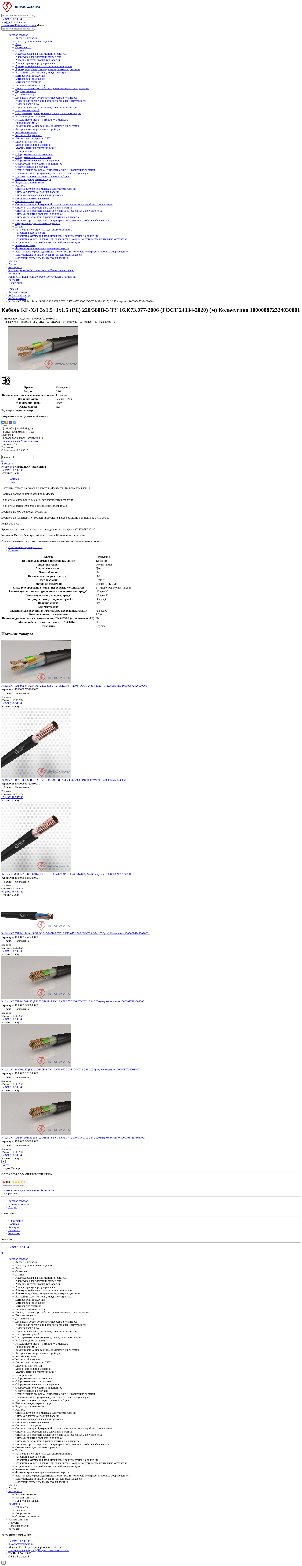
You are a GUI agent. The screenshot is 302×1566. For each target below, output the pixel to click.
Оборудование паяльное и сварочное (37, 160)
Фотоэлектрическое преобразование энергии (42, 248)
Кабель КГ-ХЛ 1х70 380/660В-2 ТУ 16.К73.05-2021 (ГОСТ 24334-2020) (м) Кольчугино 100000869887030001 (66, 874)
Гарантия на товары (62, 270)
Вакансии (28, 276)
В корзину (7, 463)
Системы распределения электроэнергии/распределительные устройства (58, 210)
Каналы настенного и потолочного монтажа (41, 119)
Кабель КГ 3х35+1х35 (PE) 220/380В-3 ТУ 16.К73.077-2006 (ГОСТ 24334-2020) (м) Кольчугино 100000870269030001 (71, 1069)
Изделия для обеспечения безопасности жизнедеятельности (51, 100)
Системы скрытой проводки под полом (39, 213)
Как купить (15, 267)
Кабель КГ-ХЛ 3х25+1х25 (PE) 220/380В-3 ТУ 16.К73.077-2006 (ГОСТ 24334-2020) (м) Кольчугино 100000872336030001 (73, 1001)
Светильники (23, 47)
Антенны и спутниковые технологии (37, 59)
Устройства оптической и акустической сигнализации (47, 242)
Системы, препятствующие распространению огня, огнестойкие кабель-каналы (63, 220)
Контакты (14, 279)
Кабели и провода (26, 37)
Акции (12, 264)
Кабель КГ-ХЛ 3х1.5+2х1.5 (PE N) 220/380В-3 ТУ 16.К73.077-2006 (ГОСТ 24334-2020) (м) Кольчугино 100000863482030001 (75, 933)
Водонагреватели (25, 91)
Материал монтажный (28, 141)
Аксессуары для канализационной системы (41, 53)
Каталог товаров (18, 34)
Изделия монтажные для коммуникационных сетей (46, 107)
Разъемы (20, 185)
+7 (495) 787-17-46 (12, 18)
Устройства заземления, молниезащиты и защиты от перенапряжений (57, 235)
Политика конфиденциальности (20, 1190)
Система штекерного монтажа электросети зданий (45, 188)
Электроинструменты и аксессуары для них (41, 257)
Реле (18, 44)
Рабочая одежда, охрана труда (33, 179)
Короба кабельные (26, 132)
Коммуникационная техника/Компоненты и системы (47, 125)
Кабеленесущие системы (30, 116)
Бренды (12, 260)
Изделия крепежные (27, 103)
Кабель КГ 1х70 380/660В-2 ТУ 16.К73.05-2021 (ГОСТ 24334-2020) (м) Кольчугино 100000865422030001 (63, 779)
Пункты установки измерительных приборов (42, 176)
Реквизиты (14, 276)
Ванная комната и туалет (30, 85)
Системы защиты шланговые (32, 198)
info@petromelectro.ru (13, 22)
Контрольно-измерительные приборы (37, 129)
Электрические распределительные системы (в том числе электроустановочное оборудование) (71, 251)
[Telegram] (14, 422)
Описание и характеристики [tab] (25, 547)
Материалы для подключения (33, 144)
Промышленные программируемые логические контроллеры (51, 173)
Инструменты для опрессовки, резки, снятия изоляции (48, 113)
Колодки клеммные (27, 122)
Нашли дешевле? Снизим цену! (20, 441)
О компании (15, 1220)
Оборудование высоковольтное (34, 154)
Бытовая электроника (28, 81)
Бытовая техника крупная (30, 75)
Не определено (24, 151)
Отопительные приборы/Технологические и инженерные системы (55, 169)
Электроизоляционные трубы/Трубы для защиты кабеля (48, 254)
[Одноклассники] (6, 422)
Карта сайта (47, 1190)
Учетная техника (25, 245)
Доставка (13, 1223)
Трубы (19, 226)
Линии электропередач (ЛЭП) (33, 138)
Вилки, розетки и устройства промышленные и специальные (52, 88)
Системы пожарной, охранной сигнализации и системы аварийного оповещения (64, 204)
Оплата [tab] (12, 482)
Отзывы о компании (63, 276)
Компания (14, 273)
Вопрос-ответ (42, 276)
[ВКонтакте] (3, 422)
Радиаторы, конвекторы (29, 182)
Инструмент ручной (27, 110)
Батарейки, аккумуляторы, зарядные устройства (44, 72)
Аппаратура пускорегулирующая (35, 63)
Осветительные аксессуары (31, 166)
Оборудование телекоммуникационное (38, 163)
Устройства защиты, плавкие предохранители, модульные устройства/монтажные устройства (71, 238)
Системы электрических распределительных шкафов (47, 216)
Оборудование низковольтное (33, 157)
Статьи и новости (19, 1204)
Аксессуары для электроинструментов (38, 56)
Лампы (19, 50)
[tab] (13, 550)
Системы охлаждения (28, 201)
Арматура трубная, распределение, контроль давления (47, 69)
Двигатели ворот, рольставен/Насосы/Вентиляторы (46, 97)
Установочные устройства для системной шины (44, 229)
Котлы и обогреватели (28, 135)
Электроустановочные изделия (33, 41)
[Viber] (10, 422)
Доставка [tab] (13, 478)
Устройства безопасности (30, 232)
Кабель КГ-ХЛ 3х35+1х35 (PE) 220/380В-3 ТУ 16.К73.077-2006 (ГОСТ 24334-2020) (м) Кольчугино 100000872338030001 (73, 1137)
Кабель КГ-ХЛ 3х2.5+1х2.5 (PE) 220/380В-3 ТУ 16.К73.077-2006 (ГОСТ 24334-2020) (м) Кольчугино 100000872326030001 (74, 685)
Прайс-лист (15, 282)
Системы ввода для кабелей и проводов (39, 195)
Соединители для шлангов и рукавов (37, 223)
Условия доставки (19, 270)
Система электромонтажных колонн (37, 191)
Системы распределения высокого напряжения (43, 207)
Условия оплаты (40, 270)
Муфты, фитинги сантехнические (35, 147)
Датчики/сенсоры (25, 94)
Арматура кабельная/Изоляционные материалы (43, 66)
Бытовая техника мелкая (30, 78)
